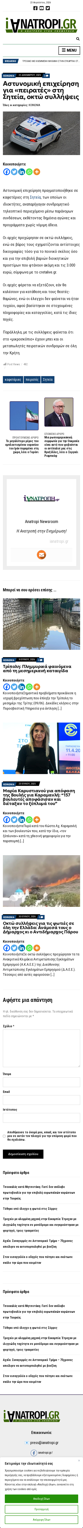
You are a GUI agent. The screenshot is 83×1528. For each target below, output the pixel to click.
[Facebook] (6, 171)
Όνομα (7, 1074)
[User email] (41, 554)
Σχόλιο (8, 1026)
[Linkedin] (21, 171)
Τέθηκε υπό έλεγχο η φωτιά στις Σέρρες (30, 1209)
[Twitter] (14, 171)
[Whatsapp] (29, 171)
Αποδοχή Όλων (41, 1498)
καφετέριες (13, 379)
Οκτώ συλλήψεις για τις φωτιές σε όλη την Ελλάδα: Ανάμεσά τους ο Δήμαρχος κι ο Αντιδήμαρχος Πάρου (40, 928)
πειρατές (32, 379)
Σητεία (35, 197)
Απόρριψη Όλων (41, 1519)
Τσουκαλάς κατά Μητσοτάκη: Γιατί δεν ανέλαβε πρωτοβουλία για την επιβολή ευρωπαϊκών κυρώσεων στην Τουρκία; (39, 1192)
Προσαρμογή (42, 1509)
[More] (36, 171)
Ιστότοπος (10, 1109)
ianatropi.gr (59, 541)
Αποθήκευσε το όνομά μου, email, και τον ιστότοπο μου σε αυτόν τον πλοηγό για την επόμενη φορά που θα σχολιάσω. (42, 1135)
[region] (41, 1492)
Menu (71, 50)
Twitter (47, 8)
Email (6, 1092)
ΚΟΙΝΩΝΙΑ (8, 75)
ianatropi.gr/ (45, 1452)
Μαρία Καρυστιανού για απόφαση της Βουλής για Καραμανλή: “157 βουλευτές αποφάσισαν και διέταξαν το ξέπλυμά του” (39, 797)
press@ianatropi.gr (44, 1442)
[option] (51, 61)
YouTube (41, 8)
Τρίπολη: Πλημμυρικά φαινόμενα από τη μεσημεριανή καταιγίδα (37, 668)
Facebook (35, 8)
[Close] (79, 1460)
